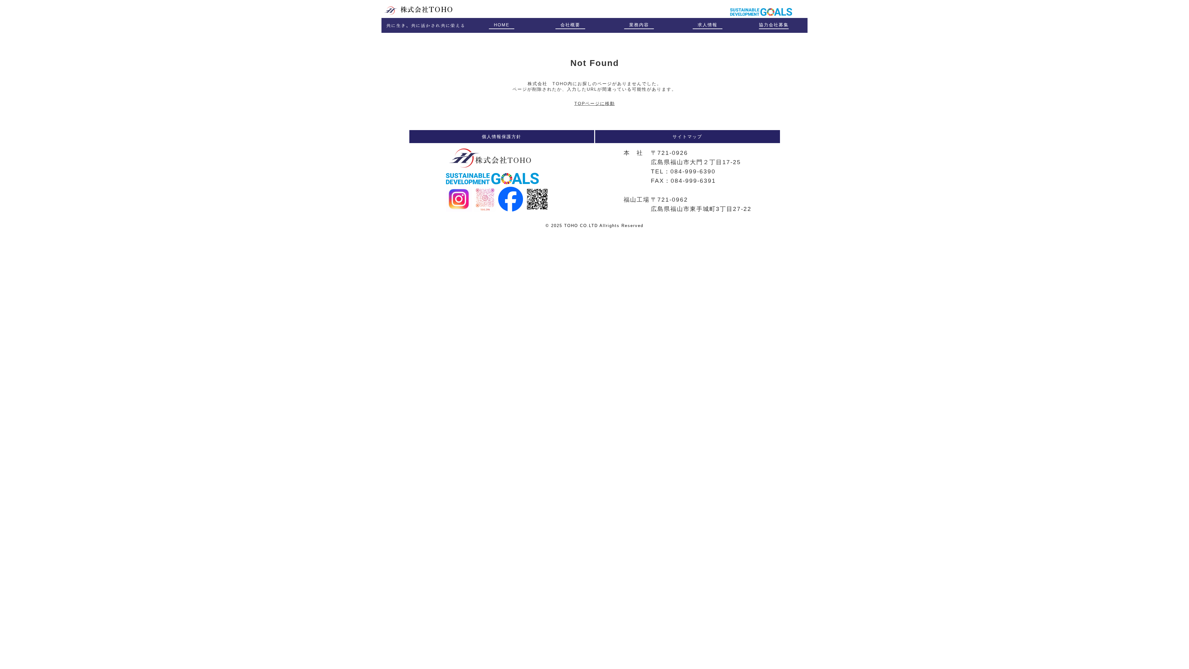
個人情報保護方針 (501, 136)
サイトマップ (687, 136)
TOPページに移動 (594, 103)
